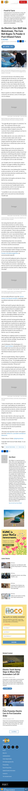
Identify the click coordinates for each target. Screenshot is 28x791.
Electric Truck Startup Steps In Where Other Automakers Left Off (12, 672)
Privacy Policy (6, 764)
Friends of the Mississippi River (9, 253)
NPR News (13, 562)
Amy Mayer (5, 39)
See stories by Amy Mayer (15, 503)
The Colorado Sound (7, 776)
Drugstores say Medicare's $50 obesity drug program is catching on (18, 566)
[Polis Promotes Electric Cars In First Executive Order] (13, 700)
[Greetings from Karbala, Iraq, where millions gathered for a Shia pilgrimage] (5, 586)
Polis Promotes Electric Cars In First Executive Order (12, 713)
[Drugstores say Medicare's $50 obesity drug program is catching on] (5, 565)
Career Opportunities (7, 758)
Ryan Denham (5, 677)
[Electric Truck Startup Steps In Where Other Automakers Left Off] (13, 661)
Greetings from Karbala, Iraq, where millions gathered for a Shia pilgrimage (18, 587)
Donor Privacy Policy (7, 767)
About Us (5, 753)
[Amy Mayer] (4, 459)
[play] (2, 789)
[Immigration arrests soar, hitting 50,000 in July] (5, 576)
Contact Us (5, 773)
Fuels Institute (9, 346)
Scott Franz (5, 718)
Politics (4, 709)
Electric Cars (21, 447)
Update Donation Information (9, 770)
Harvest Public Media (10, 447)
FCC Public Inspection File (8, 761)
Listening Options (6, 756)
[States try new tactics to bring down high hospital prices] (5, 596)
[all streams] (26, 789)
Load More (14, 731)
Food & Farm (9, 10)
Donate (24, 2)
